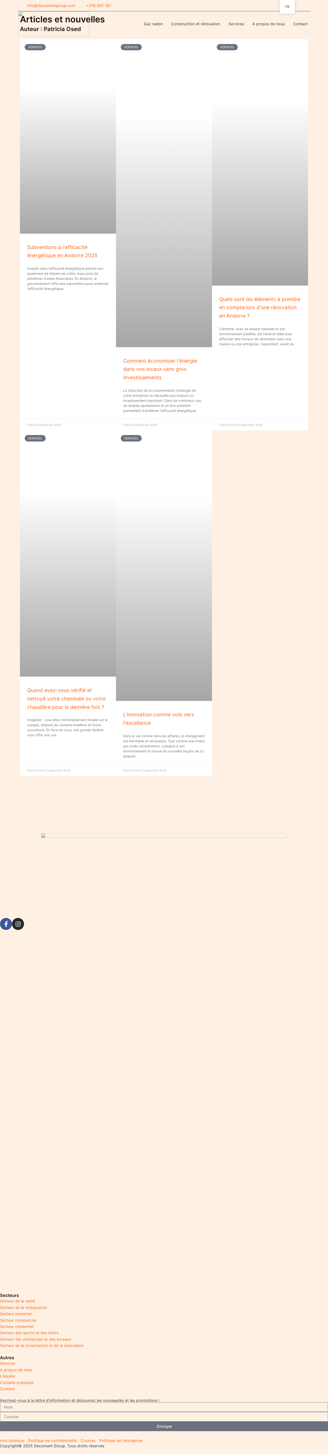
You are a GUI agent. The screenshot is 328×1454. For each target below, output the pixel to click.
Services (236, 23)
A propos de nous (268, 23)
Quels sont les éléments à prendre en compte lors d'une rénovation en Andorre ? (259, 307)
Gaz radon (153, 23)
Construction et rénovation (195, 23)
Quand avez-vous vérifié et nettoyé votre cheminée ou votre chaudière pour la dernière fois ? (66, 698)
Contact (300, 23)
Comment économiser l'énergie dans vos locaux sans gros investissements (160, 369)
